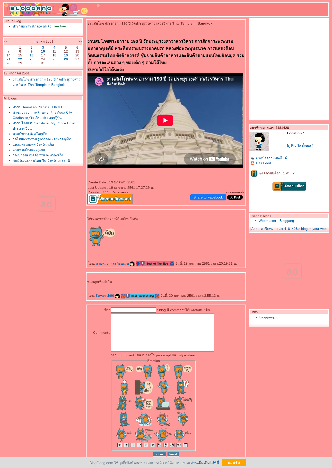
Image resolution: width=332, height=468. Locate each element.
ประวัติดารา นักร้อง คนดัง (32, 26)
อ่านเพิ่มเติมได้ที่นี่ (205, 462)
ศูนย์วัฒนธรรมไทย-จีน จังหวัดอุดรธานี (41, 160)
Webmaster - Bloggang (276, 221)
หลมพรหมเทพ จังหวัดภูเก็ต (33, 144)
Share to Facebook (208, 197)
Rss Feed (263, 163)
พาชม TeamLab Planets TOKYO (37, 107)
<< (6, 41)
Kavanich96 (105, 295)
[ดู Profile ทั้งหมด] (300, 145)
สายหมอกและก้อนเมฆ (113, 263)
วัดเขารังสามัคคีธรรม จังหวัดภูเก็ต (38, 155)
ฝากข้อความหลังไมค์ (271, 158)
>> (80, 41)
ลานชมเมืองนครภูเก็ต (29, 150)
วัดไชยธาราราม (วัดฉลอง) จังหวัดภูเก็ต (42, 139)
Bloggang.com (270, 317)
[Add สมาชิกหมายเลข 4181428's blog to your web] (289, 229)
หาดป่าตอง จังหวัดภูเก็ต (30, 134)
